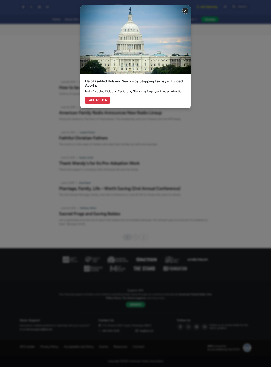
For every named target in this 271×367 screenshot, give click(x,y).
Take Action (97, 100)
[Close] (185, 11)
